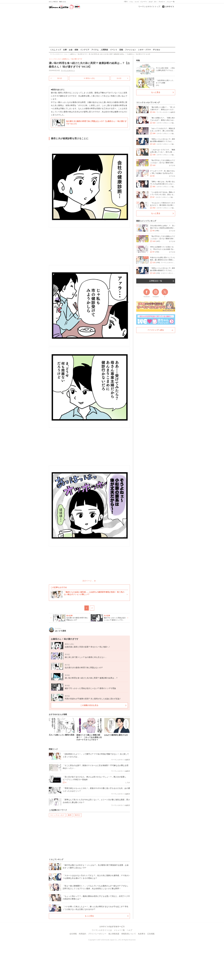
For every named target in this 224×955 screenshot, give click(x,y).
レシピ (137, 1)
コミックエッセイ (57, 815)
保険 (76, 50)
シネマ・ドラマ (144, 50)
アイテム (95, 50)
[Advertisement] (112, 28)
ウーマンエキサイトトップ (149, 6)
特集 (138, 60)
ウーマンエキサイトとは (102, 930)
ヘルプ (129, 930)
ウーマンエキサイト (68, 70)
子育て (126, 1)
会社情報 (73, 934)
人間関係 (104, 50)
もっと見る (89, 916)
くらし (131, 1)
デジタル (156, 50)
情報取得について (128, 934)
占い (155, 1)
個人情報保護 (113, 934)
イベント (113, 50)
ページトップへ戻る (156, 330)
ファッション (130, 50)
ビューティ (144, 1)
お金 (70, 50)
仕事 (65, 50)
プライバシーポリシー (97, 934)
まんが (151, 1)
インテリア (84, 50)
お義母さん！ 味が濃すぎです (72, 59)
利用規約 (82, 934)
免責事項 (141, 934)
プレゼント (162, 1)
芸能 (121, 50)
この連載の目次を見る (89, 705)
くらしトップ (55, 50)
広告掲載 (151, 934)
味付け (77, 815)
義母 (70, 815)
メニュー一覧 (170, 1)
